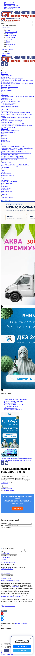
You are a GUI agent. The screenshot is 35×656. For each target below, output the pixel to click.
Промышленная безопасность (10, 130)
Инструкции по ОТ (7, 99)
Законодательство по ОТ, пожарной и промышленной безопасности (15, 400)
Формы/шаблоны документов (10, 106)
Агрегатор (9, 39)
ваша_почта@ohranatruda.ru (12, 7)
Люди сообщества (6, 183)
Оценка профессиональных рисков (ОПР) (13, 151)
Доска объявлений (6, 191)
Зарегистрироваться (7, 654)
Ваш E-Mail (4, 525)
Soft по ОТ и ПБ (11, 35)
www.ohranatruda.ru (21, 623)
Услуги (8, 41)
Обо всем (3, 92)
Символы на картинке (8, 548)
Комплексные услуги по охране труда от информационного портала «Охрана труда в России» (17, 147)
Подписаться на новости (11, 5)
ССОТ (8, 46)
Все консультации (6, 111)
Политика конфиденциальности (10, 580)
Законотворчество (6, 75)
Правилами (15, 586)
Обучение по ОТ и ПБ (7, 122)
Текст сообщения (6, 527)
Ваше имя (4, 523)
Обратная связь (9, 2)
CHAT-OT (4, 194)
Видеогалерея (5, 189)
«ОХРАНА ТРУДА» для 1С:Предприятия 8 (14, 164)
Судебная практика (6, 90)
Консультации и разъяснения (9, 87)
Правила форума (6, 173)
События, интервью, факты (9, 82)
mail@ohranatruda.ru (7, 569)
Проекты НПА (5, 88)
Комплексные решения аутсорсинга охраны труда (16, 153)
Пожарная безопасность (8, 132)
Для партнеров (5, 141)
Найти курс (17, 508)
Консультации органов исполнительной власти (15, 112)
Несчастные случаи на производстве (12, 120)
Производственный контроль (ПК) (11, 154)
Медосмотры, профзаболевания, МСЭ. (12, 124)
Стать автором (8, 8)
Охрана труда (5, 77)
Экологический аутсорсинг (9, 159)
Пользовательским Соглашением (11, 596)
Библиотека (9, 33)
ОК (6, 650)
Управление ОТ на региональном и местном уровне (17, 80)
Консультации (10, 37)
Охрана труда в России (8, 562)
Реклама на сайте (9, 4)
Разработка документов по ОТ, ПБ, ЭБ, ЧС (14, 158)
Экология (4, 135)
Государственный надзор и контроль (12, 79)
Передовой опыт (6, 85)
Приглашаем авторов (7, 175)
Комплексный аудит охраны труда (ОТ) (13, 149)
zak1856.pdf (4, 483)
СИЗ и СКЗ (4, 129)
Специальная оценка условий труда (12, 156)
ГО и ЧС (3, 134)
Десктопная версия (6, 575)
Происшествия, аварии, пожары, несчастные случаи (17, 83)
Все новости (4, 74)
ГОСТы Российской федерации (10, 101)
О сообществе (5, 180)
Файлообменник (6, 188)
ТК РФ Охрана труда (7, 104)
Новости (8, 30)
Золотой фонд (10, 44)
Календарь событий (11, 32)
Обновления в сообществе (9, 181)
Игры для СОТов (6, 200)
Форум (8, 43)
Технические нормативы (8, 103)
